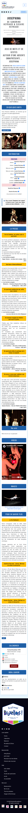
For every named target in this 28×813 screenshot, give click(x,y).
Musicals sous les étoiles (10, 758)
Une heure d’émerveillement (14, 264)
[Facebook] (2, 12)
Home (5, 736)
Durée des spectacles (10, 773)
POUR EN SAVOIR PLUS (13, 514)
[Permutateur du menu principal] (24, 5)
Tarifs (5, 771)
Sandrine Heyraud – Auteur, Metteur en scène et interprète (14, 564)
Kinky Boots (7, 753)
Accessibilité (7, 779)
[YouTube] (6, 12)
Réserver (6, 741)
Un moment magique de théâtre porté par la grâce (14, 318)
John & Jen (7, 756)
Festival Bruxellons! (8, 7)
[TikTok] (10, 12)
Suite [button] (4, 638)
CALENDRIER (14, 645)
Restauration (7, 786)
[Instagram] (4, 12)
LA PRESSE (14, 228)
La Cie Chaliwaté (14, 520)
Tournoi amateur (8, 791)
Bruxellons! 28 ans (9, 743)
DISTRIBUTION (14, 154)
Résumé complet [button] (6, 130)
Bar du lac (6, 789)
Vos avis (14, 428)
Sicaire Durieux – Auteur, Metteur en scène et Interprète (14, 601)
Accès (5, 776)
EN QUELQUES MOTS (13, 107)
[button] (23, 12)
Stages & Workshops (9, 794)
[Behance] (8, 12)
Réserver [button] (14, 666)
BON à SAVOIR (14, 672)
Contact (6, 746)
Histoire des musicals (10, 761)
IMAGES (14, 486)
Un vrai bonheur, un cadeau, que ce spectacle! (14, 235)
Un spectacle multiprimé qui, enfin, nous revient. (14, 290)
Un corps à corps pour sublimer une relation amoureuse (14, 375)
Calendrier (7, 738)
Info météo (7, 768)
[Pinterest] (9, 729)
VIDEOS (14, 440)
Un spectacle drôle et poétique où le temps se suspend (14, 352)
